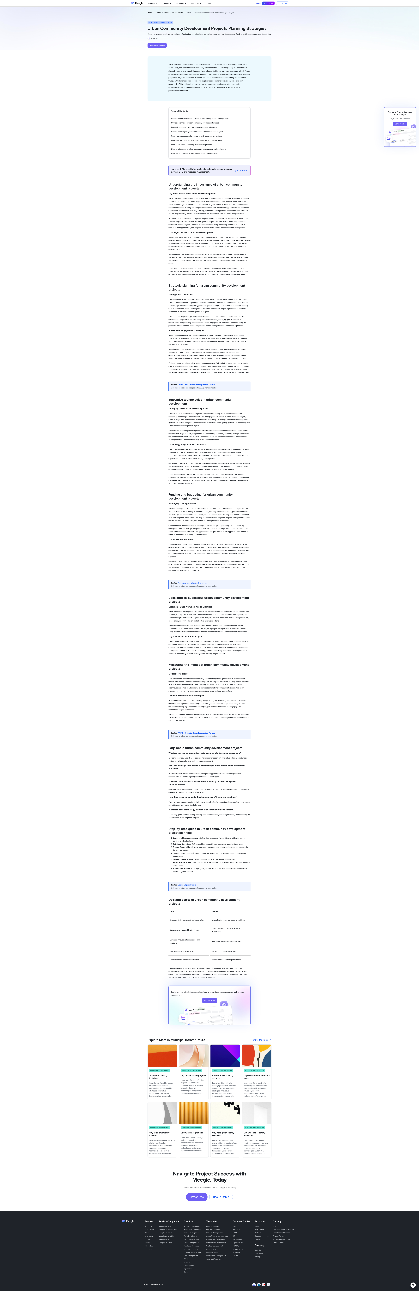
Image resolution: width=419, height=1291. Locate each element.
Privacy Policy (278, 1236)
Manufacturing (212, 1252)
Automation (149, 1236)
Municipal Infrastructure (173, 12)
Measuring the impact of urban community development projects (196, 140)
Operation (188, 1269)
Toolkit (147, 1239)
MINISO (235, 1226)
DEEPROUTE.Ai (238, 1249)
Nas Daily (236, 1229)
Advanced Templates (214, 1259)
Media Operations (191, 1249)
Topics (158, 12)
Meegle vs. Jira (165, 1226)
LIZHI (234, 1236)
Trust (275, 1226)
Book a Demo (221, 1196)
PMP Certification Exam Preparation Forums (196, 385)
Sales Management (191, 1239)
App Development (213, 1229)
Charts (147, 1243)
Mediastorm (237, 1239)
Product (187, 1262)
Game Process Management (217, 1236)
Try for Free (209, 1000)
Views (147, 1233)
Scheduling (149, 1246)
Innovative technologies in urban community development (194, 127)
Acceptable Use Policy (281, 1239)
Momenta (236, 1252)
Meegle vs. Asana (166, 1239)
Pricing (208, 3)
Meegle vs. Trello (165, 1243)
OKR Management (191, 1256)
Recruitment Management (216, 1256)
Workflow (148, 1226)
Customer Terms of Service (283, 1229)
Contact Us (282, 3)
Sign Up (258, 1250)
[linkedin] (259, 1286)
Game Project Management (216, 1239)
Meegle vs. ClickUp (166, 1233)
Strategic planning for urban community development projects (195, 123)
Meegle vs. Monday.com (168, 1229)
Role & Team (149, 1229)
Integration (149, 1249)
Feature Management (214, 1233)
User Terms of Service (281, 1233)
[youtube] (263, 1286)
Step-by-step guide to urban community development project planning (198, 149)
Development (189, 1265)
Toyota (235, 1256)
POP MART (237, 1233)
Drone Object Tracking (187, 885)
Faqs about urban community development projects (191, 145)
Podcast (258, 1233)
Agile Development (191, 1236)
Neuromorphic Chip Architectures (192, 583)
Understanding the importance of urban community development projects (200, 118)
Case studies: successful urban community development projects (196, 136)
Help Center (259, 1229)
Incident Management (192, 1252)
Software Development (193, 1229)
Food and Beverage (191, 1246)
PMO (186, 1259)
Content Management (214, 1246)
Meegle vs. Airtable (166, 1236)
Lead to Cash (211, 1249)
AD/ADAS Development (192, 1226)
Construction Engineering (216, 1243)
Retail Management (191, 1243)
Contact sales (400, 124)
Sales (186, 1272)
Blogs (257, 1226)
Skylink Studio (238, 1243)
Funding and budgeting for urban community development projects (197, 131)
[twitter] (268, 1286)
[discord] (254, 1286)
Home (150, 12)
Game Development (191, 1233)
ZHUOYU (236, 1246)
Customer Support (262, 1236)
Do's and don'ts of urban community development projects (194, 153)
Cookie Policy (278, 1243)
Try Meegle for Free (157, 45)
